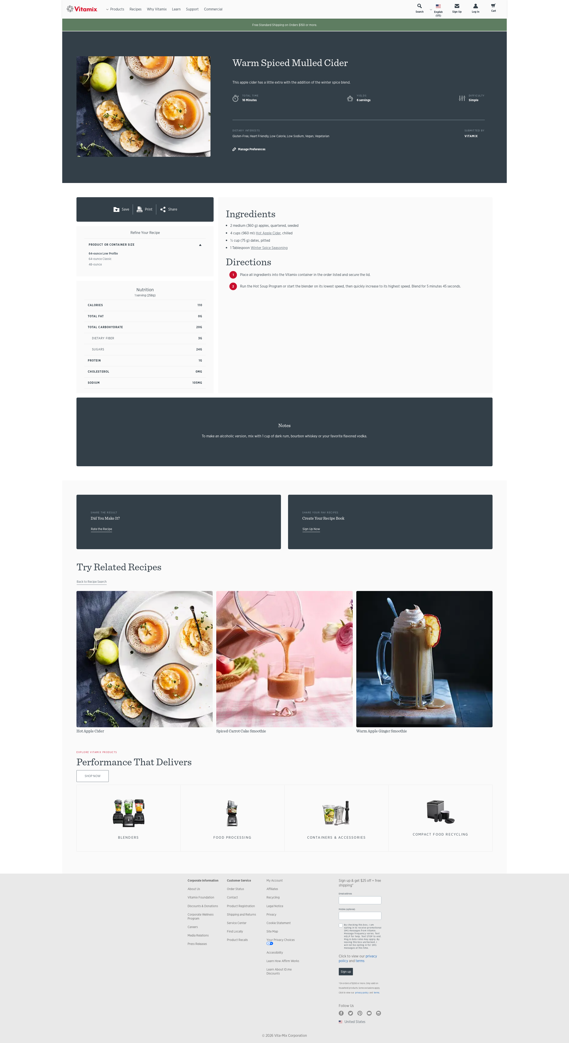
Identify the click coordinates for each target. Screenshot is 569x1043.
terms (360, 961)
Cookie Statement (278, 923)
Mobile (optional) (347, 909)
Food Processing (232, 837)
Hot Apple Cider (268, 233)
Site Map (272, 931)
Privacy (271, 914)
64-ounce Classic (100, 259)
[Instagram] (378, 1013)
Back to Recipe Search (92, 582)
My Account (274, 880)
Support (192, 9)
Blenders (128, 837)
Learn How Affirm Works (282, 961)
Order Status (235, 889)
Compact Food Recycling (441, 834)
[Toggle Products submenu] (107, 9)
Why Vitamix (157, 9)
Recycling (273, 897)
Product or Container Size (111, 245)
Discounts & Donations (203, 906)
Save (125, 209)
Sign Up (457, 12)
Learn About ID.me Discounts (279, 971)
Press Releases (197, 944)
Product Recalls (237, 940)
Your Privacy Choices (280, 940)
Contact (232, 897)
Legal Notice (274, 906)
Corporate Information (203, 880)
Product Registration (241, 906)
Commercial (213, 9)
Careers (193, 927)
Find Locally (235, 931)
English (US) (438, 13)
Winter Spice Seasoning (269, 247)
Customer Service (239, 880)
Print (148, 209)
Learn (176, 9)
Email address (345, 893)
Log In (475, 12)
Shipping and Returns (241, 914)
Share (172, 209)
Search (420, 12)
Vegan (309, 136)
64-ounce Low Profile (103, 253)
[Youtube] (369, 1013)
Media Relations (198, 935)
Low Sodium (295, 136)
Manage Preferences (251, 149)
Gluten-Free (240, 136)
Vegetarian (322, 136)
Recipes (136, 9)
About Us (194, 889)
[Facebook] (341, 1013)
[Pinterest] (359, 1013)
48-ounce (95, 264)
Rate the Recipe (101, 529)
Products (117, 9)
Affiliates (272, 889)
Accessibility (274, 953)
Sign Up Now (311, 529)
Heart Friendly (259, 136)
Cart (493, 11)
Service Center (236, 923)
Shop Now (92, 776)
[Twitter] (350, 1013)
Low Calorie (278, 136)
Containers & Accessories (336, 837)
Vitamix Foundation (201, 897)
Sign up (346, 972)
